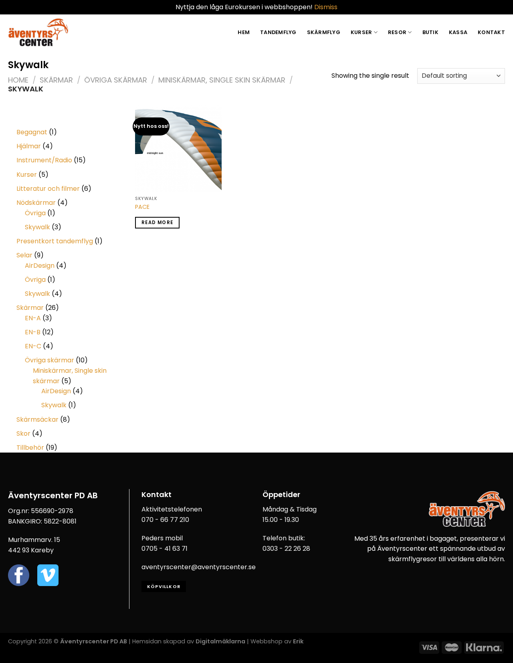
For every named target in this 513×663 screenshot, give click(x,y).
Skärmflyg (323, 32)
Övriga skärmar (115, 80)
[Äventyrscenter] (38, 32)
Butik (430, 32)
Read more (157, 222)
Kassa (458, 32)
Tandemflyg (278, 32)
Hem (244, 32)
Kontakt (491, 32)
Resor (397, 32)
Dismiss (325, 7)
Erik (298, 641)
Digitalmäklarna (220, 641)
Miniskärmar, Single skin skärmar (221, 80)
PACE (142, 207)
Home (18, 80)
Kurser (361, 32)
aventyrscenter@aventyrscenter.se (198, 567)
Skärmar (56, 80)
